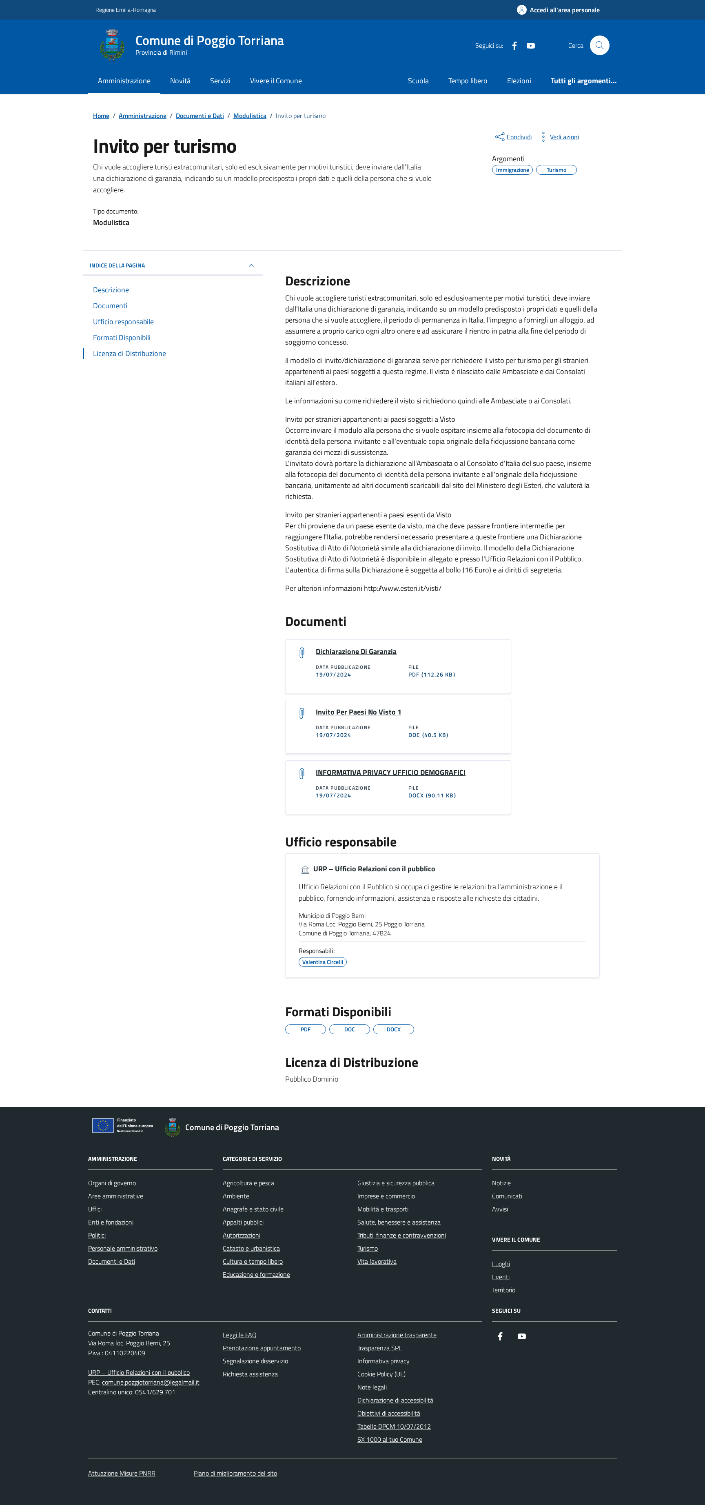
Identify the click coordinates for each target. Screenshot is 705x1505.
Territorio (503, 1290)
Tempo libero (468, 80)
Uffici (95, 1209)
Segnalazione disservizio (255, 1361)
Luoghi (501, 1264)
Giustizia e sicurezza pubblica (396, 1183)
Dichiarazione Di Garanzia (356, 651)
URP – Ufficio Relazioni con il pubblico (373, 869)
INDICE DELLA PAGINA (117, 265)
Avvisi (500, 1209)
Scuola (418, 80)
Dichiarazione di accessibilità (395, 1400)
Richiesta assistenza (250, 1374)
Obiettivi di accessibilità (388, 1413)
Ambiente (236, 1196)
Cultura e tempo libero (253, 1261)
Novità (180, 80)
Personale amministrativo (122, 1248)
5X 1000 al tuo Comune (389, 1439)
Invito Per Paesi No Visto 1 (358, 712)
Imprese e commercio (386, 1196)
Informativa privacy (383, 1361)
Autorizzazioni (241, 1235)
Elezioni (519, 80)
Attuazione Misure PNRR (121, 1473)
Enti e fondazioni (110, 1222)
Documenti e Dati (111, 1261)
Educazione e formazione (256, 1274)
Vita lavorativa (377, 1261)
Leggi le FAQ (240, 1335)
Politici (97, 1235)
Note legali (372, 1387)
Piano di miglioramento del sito (235, 1473)
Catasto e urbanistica (251, 1248)
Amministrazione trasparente (397, 1335)
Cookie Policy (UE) (381, 1374)
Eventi (501, 1277)
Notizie (501, 1183)
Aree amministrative (115, 1196)
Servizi (220, 80)
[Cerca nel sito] (600, 45)
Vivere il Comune (276, 80)
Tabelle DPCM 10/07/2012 (394, 1426)
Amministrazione (124, 80)
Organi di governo (112, 1183)
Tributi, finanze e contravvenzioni (401, 1235)
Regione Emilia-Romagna (125, 9)
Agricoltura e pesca (248, 1183)
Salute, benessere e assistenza (399, 1222)
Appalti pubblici (243, 1222)
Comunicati (507, 1196)
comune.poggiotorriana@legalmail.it (151, 1382)
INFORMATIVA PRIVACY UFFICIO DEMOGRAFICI (391, 772)
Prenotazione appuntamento (262, 1348)
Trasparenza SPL (379, 1348)
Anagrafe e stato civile (253, 1209)
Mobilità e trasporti (382, 1209)
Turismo (367, 1248)
